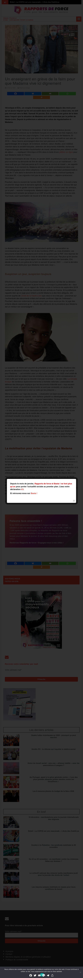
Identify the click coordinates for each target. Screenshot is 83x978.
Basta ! (34, 493)
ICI (22, 489)
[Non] (80, 972)
